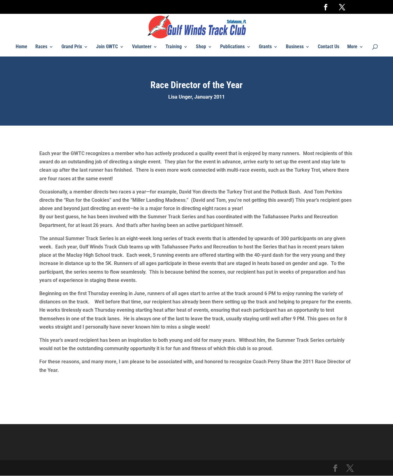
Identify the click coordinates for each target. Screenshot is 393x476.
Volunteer (141, 47)
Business (295, 47)
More (352, 47)
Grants (265, 47)
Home (21, 47)
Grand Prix (71, 47)
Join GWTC (107, 47)
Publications (232, 47)
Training (173, 47)
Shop (201, 47)
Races (41, 47)
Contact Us (328, 47)
